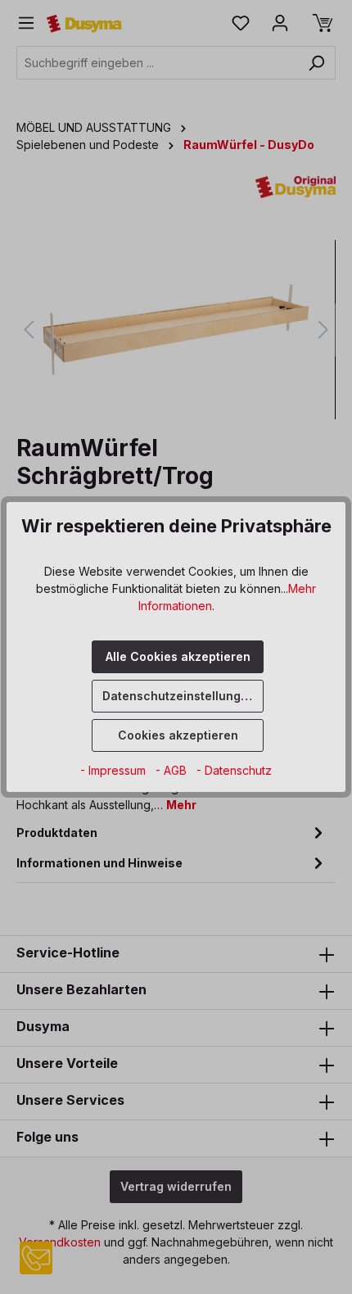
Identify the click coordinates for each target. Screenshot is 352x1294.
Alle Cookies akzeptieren (178, 656)
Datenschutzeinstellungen (178, 696)
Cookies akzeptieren (178, 735)
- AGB (173, 770)
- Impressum (114, 770)
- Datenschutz (234, 770)
